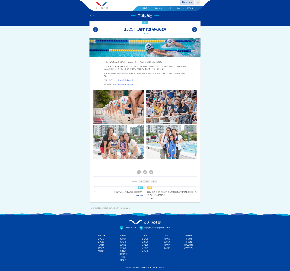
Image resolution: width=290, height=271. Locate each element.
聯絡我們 (101, 251)
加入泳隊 (167, 248)
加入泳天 (101, 248)
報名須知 (189, 242)
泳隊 (179, 8)
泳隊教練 (167, 245)
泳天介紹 (101, 239)
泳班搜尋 (145, 251)
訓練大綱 (167, 242)
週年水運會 (145, 181)
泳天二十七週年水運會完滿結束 (119, 208)
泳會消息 (158, 8)
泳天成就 (101, 242)
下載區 (123, 257)
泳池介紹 (145, 242)
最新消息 (105, 208)
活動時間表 (123, 254)
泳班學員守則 (188, 248)
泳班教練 (145, 245)
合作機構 (101, 245)
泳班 (169, 8)
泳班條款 (145, 248)
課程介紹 (145, 239)
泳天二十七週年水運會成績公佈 (121, 80)
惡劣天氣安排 (188, 245)
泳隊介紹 (167, 239)
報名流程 (189, 239)
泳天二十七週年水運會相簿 (123, 85)
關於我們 (146, 8)
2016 (154, 181)
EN (198, 2)
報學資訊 (189, 8)
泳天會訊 (123, 242)
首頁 (92, 208)
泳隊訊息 (123, 251)
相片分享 (123, 260)
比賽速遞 (123, 245)
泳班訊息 (123, 248)
